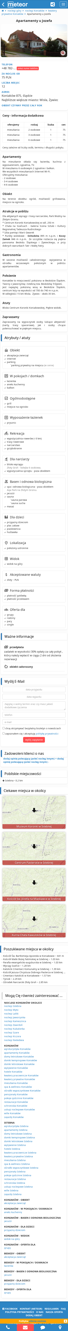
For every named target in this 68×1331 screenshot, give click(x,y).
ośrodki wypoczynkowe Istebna (21, 1167)
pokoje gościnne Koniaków (18, 1098)
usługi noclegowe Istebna (18, 1186)
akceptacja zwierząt (15, 1203)
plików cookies (37, 1321)
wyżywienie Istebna (15, 1145)
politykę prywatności (47, 733)
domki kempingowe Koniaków (20, 1060)
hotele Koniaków (13, 1071)
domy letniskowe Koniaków (19, 1056)
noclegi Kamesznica (15, 1021)
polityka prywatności (19, 1312)
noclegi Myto (11, 1009)
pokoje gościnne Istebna (17, 1175)
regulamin (52, 1308)
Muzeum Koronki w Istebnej (34, 826)
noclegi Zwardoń (13, 1025)
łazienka (8, 1265)
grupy (7, 1247)
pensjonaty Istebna (14, 1171)
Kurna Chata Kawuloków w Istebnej (34, 935)
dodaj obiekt (34, 1315)
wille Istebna (11, 1190)
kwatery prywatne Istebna (18, 1156)
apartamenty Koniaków (17, 1052)
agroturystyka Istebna (16, 1126)
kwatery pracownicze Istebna (20, 1152)
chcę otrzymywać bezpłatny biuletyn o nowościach (33, 728)
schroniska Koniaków (15, 1105)
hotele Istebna (12, 1148)
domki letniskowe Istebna (18, 1141)
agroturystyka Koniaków (17, 1049)
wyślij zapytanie (34, 739)
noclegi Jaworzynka (14, 1017)
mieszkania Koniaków (16, 1083)
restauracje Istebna (15, 1179)
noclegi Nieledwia (14, 1040)
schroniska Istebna (14, 1182)
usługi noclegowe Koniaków (19, 1109)
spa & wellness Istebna (17, 1164)
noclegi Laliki (11, 1013)
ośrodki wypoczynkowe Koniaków (22, 1090)
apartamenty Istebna (15, 1129)
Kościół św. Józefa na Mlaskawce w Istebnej (34, 899)
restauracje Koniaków (16, 1101)
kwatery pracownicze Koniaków (21, 1075)
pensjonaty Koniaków (16, 1094)
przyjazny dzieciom (14, 1230)
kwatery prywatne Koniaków (19, 1079)
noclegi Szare (11, 1032)
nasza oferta (54, 1312)
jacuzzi (8, 1221)
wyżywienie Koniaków (16, 1067)
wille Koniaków (12, 1113)
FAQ (63, 1308)
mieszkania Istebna (15, 1160)
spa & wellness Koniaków (18, 1086)
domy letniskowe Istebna (18, 1133)
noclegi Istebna (12, 1006)
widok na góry (12, 1239)
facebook (10, 1308)
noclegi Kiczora (12, 1036)
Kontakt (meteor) (31, 1308)
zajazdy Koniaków (14, 1117)
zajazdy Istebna (12, 1194)
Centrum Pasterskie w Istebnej (34, 862)
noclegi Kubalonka (14, 1028)
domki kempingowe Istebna (19, 1137)
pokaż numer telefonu (28, 68)
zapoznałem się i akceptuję (31, 733)
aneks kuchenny (13, 1212)
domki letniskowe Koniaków (19, 1064)
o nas (39, 1312)
